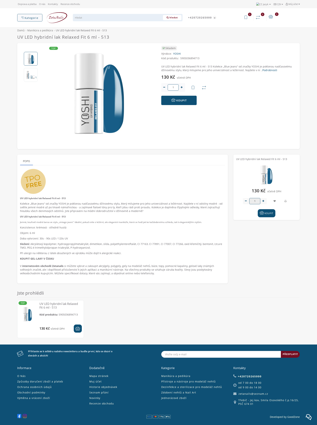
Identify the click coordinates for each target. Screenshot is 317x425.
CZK (279, 4)
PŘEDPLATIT (290, 354)
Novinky (94, 398)
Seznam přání (99, 392)
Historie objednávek (103, 387)
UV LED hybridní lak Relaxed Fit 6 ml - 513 (58, 305)
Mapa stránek (98, 376)
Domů (21, 30)
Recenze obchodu (70, 4)
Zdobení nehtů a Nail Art (178, 392)
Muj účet (95, 381)
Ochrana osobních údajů (34, 387)
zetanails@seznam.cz (253, 393)
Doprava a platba (27, 4)
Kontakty (53, 4)
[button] (31, 49)
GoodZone (293, 417)
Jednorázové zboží (174, 398)
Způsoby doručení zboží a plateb (40, 381)
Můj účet (293, 4)
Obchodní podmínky (31, 392)
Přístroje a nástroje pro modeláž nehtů (188, 381)
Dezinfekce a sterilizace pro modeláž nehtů (191, 387)
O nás (42, 4)
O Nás (21, 376)
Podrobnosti (269, 70)
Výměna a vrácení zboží (33, 398)
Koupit (181, 100)
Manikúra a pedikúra (175, 376)
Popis (26, 161)
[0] (258, 17)
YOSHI (177, 53)
